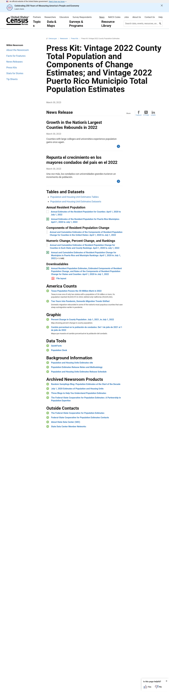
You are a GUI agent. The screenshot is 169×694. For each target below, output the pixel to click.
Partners (37, 17)
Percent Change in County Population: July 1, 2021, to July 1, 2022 (82, 319)
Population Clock (59, 350)
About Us (136, 17)
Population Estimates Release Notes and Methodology (76, 367)
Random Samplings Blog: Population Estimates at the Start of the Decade (85, 384)
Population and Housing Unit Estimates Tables (74, 196)
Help (160, 17)
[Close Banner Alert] (162, 7)
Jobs (126, 17)
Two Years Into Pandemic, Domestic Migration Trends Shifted (80, 301)
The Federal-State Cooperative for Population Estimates (77, 413)
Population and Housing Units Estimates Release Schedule (79, 371)
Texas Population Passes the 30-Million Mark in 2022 (76, 291)
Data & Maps (51, 24)
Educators (64, 17)
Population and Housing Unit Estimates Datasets (75, 201)
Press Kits (75, 38)
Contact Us (150, 17)
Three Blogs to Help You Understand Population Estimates (78, 393)
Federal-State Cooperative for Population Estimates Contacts (80, 417)
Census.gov (53, 38)
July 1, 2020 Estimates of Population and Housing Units (77, 388)
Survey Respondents (82, 17)
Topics (37, 24)
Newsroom (64, 38)
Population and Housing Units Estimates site (72, 362)
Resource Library (108, 24)
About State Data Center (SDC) (65, 422)
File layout (61, 278)
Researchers (50, 17)
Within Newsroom (14, 45)
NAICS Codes (114, 17)
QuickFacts (56, 345)
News (101, 17)
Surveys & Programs (76, 24)
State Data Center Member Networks (68, 426)
